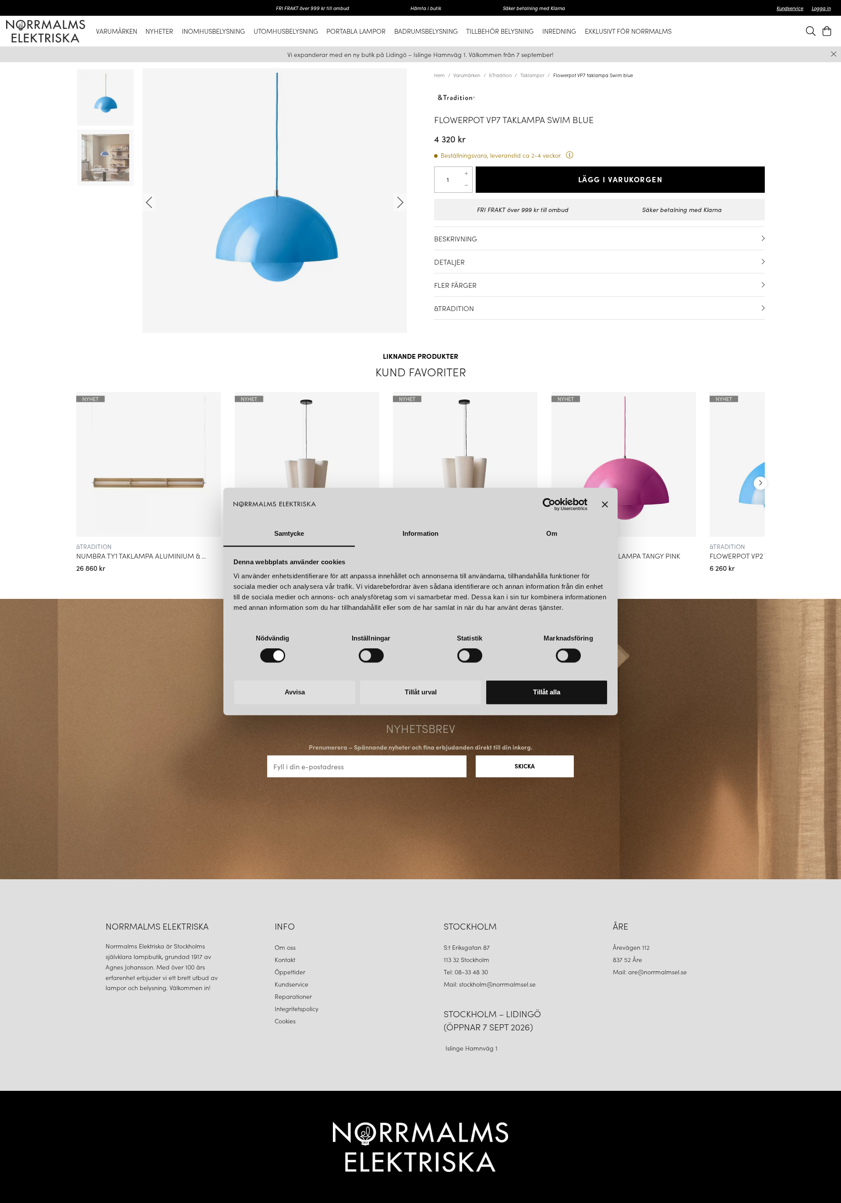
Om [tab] (551, 533)
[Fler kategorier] (760, 483)
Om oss (285, 947)
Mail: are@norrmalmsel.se (650, 971)
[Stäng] (834, 54)
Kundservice (790, 7)
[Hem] (45, 31)
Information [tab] (420, 533)
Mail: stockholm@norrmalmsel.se (490, 984)
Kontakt (286, 959)
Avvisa (295, 692)
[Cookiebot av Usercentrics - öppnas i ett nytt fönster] (549, 504)
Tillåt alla (546, 692)
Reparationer (293, 996)
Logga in (821, 7)
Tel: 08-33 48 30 (467, 971)
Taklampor (532, 74)
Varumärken (466, 74)
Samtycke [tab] (289, 533)
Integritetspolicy (296, 1008)
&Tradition (500, 74)
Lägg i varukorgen (620, 179)
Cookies (285, 1020)
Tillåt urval (421, 692)
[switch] (371, 656)
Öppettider (290, 971)
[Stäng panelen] (605, 505)
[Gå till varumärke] (599, 97)
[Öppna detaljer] (763, 238)
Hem (439, 74)
